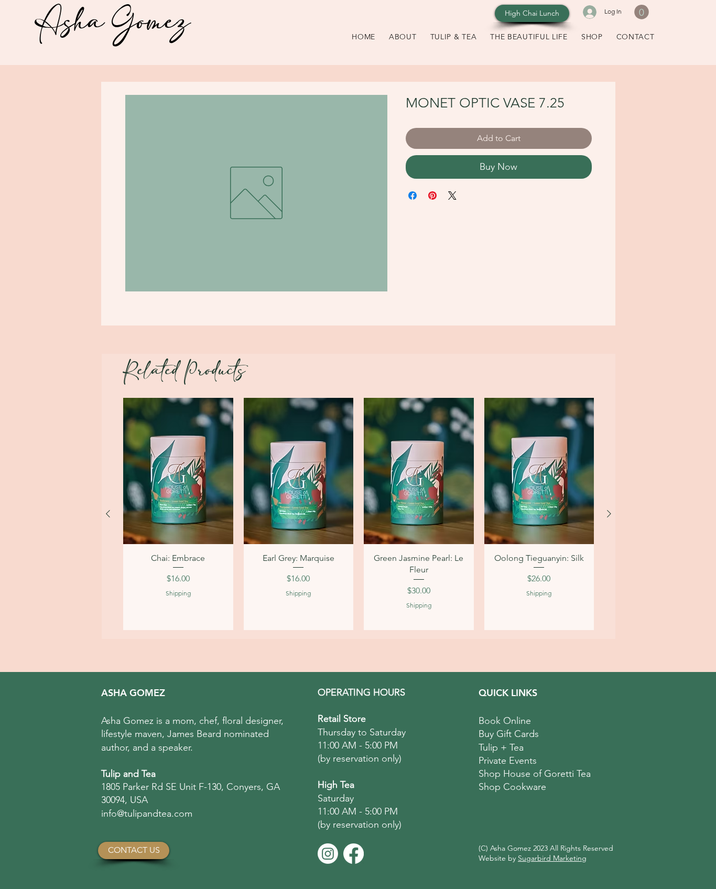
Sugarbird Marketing (552, 858)
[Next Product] (609, 513)
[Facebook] (353, 853)
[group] (358, 514)
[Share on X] (452, 195)
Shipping (178, 593)
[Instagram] (328, 853)
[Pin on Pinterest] (432, 195)
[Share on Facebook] (412, 195)
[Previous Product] (108, 513)
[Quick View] (178, 471)
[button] (641, 12)
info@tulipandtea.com (146, 813)
